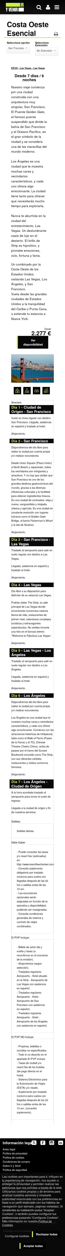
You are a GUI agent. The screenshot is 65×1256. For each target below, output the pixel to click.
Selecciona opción (18, 42)
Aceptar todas (33, 1246)
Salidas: (16, 821)
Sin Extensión (44, 50)
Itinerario (16, 402)
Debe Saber (18, 842)
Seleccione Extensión (42, 43)
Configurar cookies (17, 1236)
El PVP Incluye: (20, 937)
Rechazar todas (46, 1234)
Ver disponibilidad (33, 342)
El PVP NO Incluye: (22, 1037)
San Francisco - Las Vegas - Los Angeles (16, 48)
